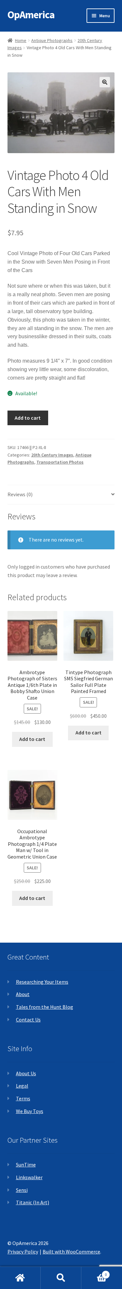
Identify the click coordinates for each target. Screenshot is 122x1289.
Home (20, 40)
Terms (23, 1098)
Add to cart (28, 417)
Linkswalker (29, 1177)
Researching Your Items (42, 981)
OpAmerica (31, 14)
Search (61, 1278)
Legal (22, 1085)
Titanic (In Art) (32, 1202)
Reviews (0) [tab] (20, 494)
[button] (105, 82)
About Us (26, 1073)
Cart (94, 1272)
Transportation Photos (60, 462)
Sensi (22, 1190)
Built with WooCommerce (71, 1251)
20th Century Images (52, 455)
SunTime (26, 1164)
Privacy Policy (22, 1251)
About (23, 994)
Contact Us (28, 1019)
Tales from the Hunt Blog (44, 1007)
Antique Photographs (52, 40)
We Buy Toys (29, 1111)
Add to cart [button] (32, 739)
